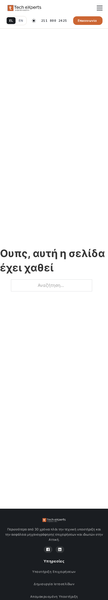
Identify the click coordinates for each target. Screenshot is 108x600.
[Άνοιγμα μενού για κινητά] (100, 8)
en (21, 21)
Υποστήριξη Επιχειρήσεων (54, 572)
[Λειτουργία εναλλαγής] (34, 20)
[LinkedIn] (60, 549)
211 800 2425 (54, 21)
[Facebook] (48, 549)
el (11, 21)
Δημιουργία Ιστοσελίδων (54, 584)
